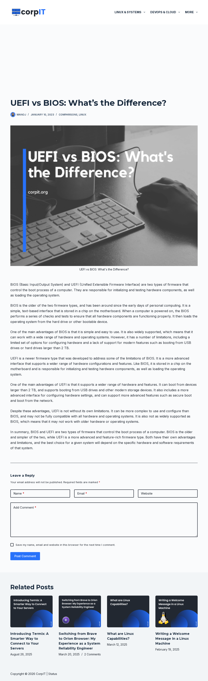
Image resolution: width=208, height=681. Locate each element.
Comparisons (68, 114)
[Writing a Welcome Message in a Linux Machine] (176, 611)
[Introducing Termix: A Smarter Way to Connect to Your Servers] (31, 611)
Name (18, 493)
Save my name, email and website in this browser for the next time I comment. (65, 544)
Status (53, 674)
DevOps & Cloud (163, 12)
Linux (82, 114)
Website (147, 493)
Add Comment (24, 507)
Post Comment (25, 556)
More (189, 12)
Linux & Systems (128, 12)
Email (82, 493)
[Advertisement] (104, 54)
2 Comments (92, 654)
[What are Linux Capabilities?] (128, 611)
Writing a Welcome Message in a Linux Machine (172, 638)
